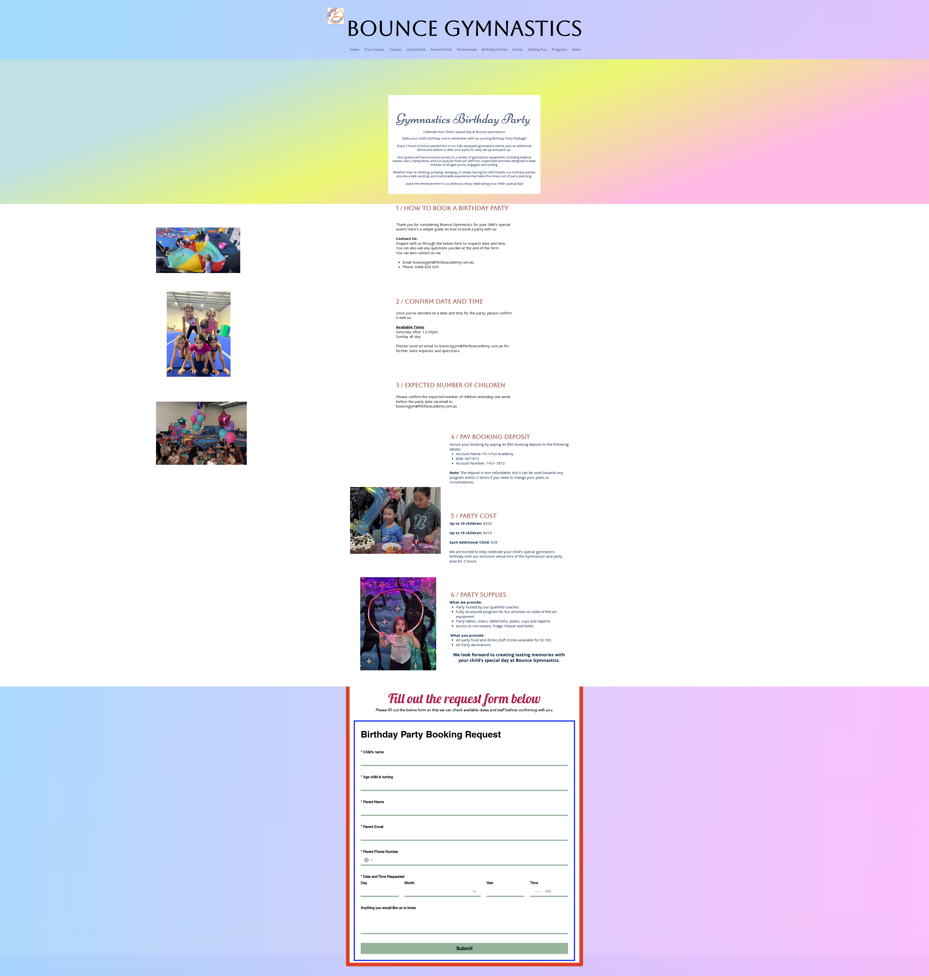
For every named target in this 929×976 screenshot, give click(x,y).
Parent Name (372, 802)
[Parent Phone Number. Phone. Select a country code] (368, 860)
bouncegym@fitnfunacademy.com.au (443, 262)
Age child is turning (377, 777)
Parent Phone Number (379, 852)
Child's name (372, 752)
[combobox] (442, 892)
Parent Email (372, 827)
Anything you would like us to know (388, 908)
